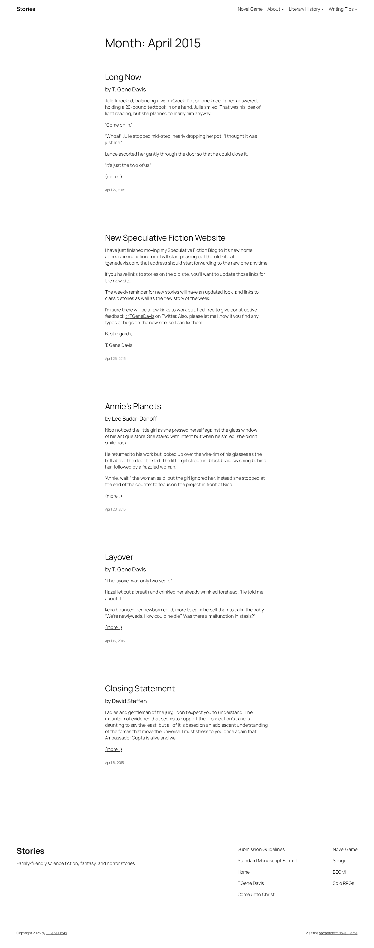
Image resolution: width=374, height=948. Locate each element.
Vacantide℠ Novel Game (338, 932)
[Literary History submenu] (322, 9)
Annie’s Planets (133, 406)
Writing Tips (341, 9)
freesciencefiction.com (134, 256)
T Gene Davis (56, 932)
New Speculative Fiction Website (165, 237)
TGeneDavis (139, 316)
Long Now (123, 76)
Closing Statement (140, 688)
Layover (119, 556)
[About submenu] (282, 9)
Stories (26, 9)
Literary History (304, 9)
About (273, 9)
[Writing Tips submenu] (356, 9)
